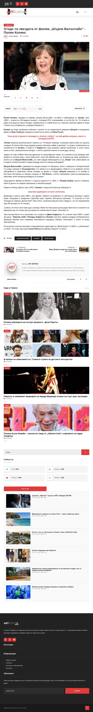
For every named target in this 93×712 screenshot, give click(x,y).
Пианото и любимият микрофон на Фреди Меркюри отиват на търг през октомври (45, 396)
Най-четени (25, 488)
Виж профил (11, 279)
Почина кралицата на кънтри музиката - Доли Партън (31, 322)
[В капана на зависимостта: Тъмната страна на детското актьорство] (46, 343)
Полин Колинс (49, 238)
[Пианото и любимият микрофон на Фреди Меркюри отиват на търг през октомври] (46, 380)
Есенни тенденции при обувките (44, 550)
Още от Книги (10, 288)
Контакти (9, 668)
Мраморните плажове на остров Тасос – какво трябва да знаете (55, 514)
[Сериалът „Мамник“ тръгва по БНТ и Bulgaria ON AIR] (18, 501)
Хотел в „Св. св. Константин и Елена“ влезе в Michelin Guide (54, 532)
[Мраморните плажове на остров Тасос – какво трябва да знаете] (18, 519)
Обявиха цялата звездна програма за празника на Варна (52, 587)
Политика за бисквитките (14, 665)
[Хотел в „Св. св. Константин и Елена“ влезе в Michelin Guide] (18, 537)
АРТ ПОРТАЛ (33, 264)
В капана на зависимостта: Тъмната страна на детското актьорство (38, 359)
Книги (7, 294)
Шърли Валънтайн (23, 238)
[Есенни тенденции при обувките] (18, 555)
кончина (36, 238)
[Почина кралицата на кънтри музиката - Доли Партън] (46, 306)
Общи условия (11, 660)
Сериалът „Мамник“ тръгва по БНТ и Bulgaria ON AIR (51, 495)
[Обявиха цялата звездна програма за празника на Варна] (18, 592)
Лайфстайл (8, 25)
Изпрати (77, 691)
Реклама (9, 663)
